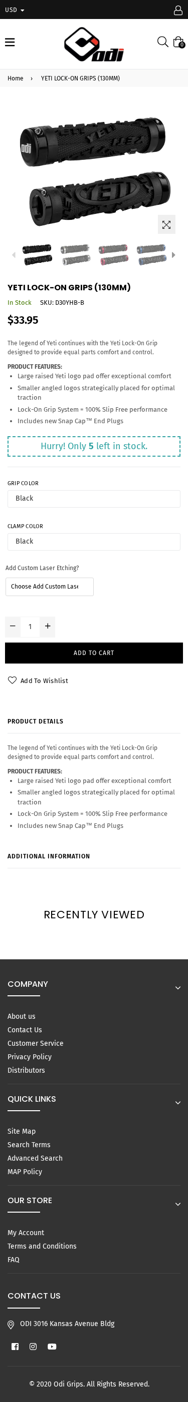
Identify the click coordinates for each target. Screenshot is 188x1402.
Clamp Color (25, 526)
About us (22, 1016)
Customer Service (36, 1043)
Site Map (22, 1131)
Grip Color (23, 483)
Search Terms (29, 1145)
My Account (26, 1233)
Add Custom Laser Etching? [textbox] (42, 568)
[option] (37, 254)
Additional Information (49, 856)
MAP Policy (25, 1172)
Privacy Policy (30, 1057)
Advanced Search (35, 1158)
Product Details (36, 721)
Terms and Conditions (42, 1246)
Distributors (26, 1070)
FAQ (14, 1260)
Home (16, 78)
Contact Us (25, 1030)
